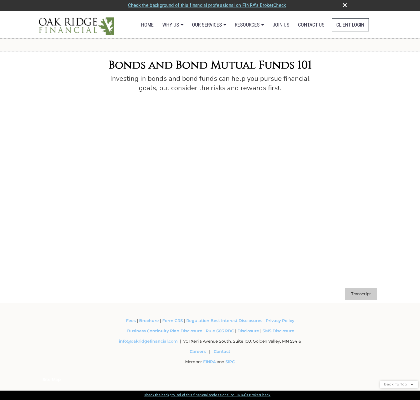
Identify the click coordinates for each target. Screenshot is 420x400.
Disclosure (248, 330)
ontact (223, 351)
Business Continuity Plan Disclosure (164, 330)
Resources (247, 25)
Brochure (149, 320)
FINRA (210, 361)
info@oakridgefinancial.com (148, 341)
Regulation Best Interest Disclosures (224, 320)
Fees (131, 320)
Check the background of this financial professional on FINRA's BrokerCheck (207, 5)
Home (147, 25)
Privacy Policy (280, 320)
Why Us (170, 25)
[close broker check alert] (345, 5)
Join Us (281, 25)
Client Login (350, 25)
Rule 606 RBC (220, 330)
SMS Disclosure (278, 330)
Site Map (52, 379)
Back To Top (396, 384)
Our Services (207, 25)
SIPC (230, 361)
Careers (198, 351)
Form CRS (172, 320)
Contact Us (311, 25)
